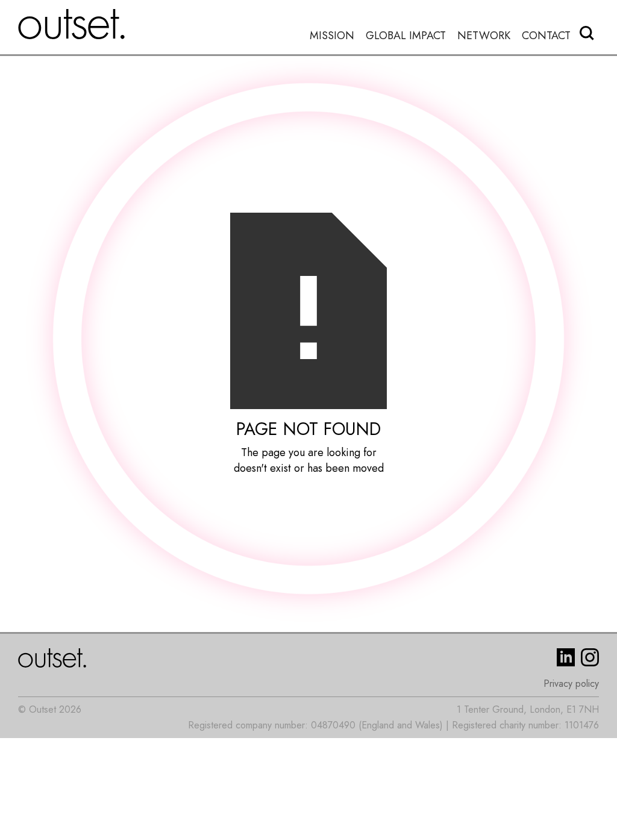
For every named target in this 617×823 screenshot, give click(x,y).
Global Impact (406, 35)
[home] (71, 24)
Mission (332, 35)
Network (483, 35)
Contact (546, 35)
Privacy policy (571, 683)
